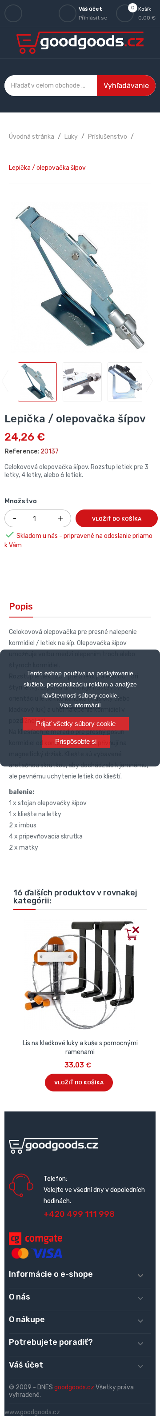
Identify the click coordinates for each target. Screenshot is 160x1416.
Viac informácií (80, 705)
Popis (21, 606)
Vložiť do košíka (116, 519)
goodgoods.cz (74, 1387)
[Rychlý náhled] (20, 926)
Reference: (21, 451)
